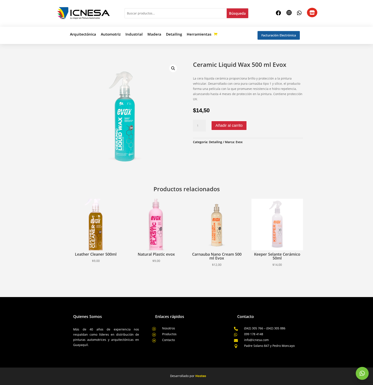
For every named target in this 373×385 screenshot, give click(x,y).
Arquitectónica (83, 35)
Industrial (134, 35)
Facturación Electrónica (278, 35)
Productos (169, 334)
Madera (154, 35)
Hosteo (200, 376)
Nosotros (168, 328)
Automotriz (111, 35)
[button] (173, 68)
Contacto (168, 340)
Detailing (174, 35)
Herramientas (199, 35)
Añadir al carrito (229, 125)
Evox (239, 142)
